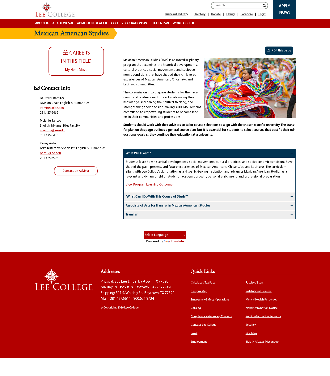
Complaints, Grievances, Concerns (211, 316)
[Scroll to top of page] (322, 368)
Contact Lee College (203, 324)
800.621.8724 (143, 299)
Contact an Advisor (75, 171)
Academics (61, 23)
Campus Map (199, 291)
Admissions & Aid (90, 23)
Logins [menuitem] (262, 14)
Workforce (182, 23)
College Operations (127, 23)
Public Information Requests (263, 316)
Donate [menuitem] (216, 14)
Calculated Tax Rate (203, 282)
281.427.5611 (120, 299)
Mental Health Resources (261, 299)
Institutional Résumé (259, 291)
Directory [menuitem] (199, 14)
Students (158, 23)
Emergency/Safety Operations (210, 299)
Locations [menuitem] (247, 14)
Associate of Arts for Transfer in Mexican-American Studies (168, 205)
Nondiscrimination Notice (262, 308)
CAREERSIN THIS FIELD (76, 61)
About (40, 23)
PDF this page (280, 50)
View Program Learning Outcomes (150, 184)
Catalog (196, 308)
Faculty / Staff (254, 282)
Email (194, 333)
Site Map (251, 333)
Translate (177, 241)
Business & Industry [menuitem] (176, 14)
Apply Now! (284, 9)
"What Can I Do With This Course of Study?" (157, 196)
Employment (199, 341)
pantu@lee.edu (50, 153)
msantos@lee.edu (52, 130)
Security (251, 324)
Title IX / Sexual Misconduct (263, 341)
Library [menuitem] (230, 14)
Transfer (132, 214)
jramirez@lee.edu (52, 108)
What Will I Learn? (138, 153)
